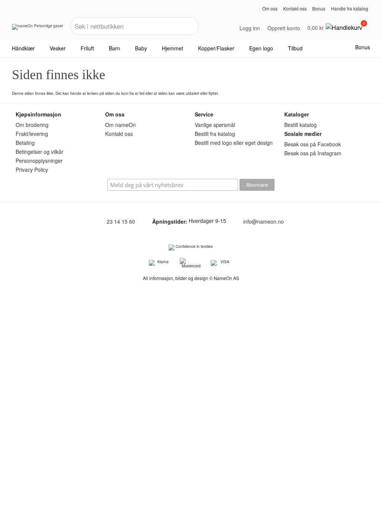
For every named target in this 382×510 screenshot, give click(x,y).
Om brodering (32, 124)
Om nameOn (120, 124)
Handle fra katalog (349, 8)
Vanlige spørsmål (215, 124)
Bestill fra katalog (215, 133)
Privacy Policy (32, 169)
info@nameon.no (263, 222)
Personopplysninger (39, 160)
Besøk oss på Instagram (312, 153)
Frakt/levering (32, 133)
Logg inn (249, 28)
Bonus (318, 8)
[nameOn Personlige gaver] (37, 29)
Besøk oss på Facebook (312, 144)
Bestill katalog (300, 124)
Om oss (270, 8)
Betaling (25, 142)
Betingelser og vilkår (39, 151)
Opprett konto (283, 28)
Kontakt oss (295, 8)
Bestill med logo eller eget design (234, 142)
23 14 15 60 (121, 222)
